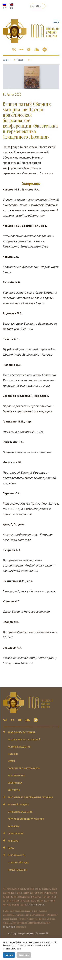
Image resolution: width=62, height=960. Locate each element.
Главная (6, 59)
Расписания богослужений (24, 739)
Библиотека (15, 783)
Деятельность (16, 855)
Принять (9, 954)
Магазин (13, 754)
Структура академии (20, 812)
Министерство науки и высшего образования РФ (28, 933)
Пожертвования (17, 870)
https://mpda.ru (9, 926)
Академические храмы (21, 732)
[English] (11, 4)
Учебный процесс (18, 804)
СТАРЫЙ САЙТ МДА (18, 862)
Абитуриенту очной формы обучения (30, 797)
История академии (19, 746)
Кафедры (13, 841)
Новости (20, 59)
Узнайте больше (35, 904)
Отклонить (24, 954)
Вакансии (13, 826)
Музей (11, 761)
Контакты (14, 790)
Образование (15, 833)
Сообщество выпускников (24, 768)
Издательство (16, 775)
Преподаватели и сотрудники (26, 819)
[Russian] (4, 4)
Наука (11, 848)
